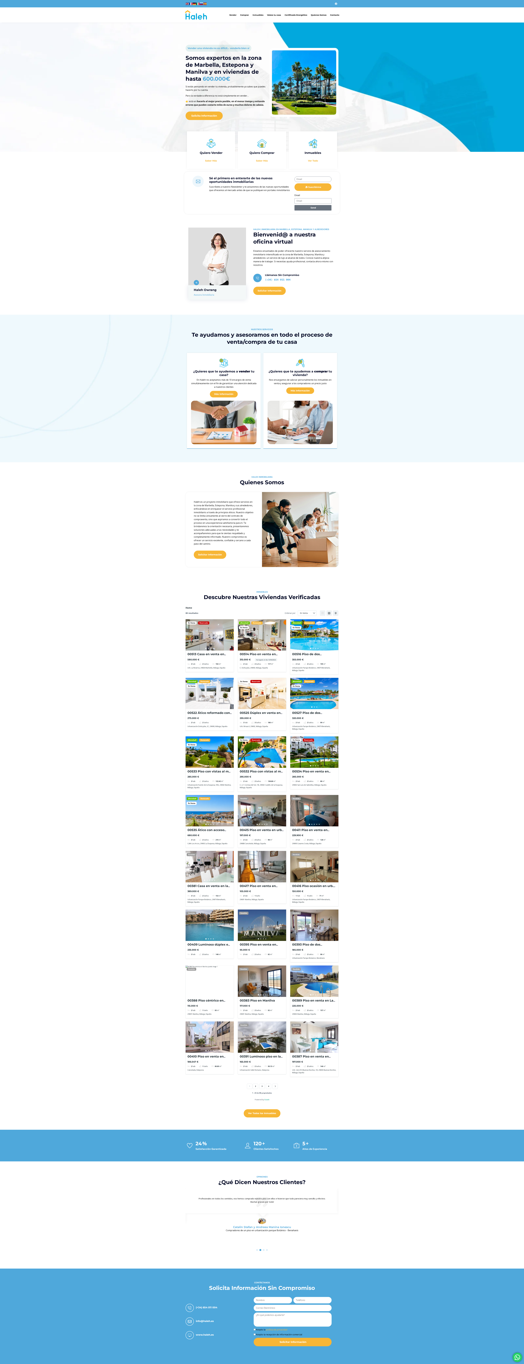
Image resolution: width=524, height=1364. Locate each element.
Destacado (257, 623)
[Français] (191, 3)
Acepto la (271, 1329)
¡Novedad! (244, 623)
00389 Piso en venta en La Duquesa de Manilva (312, 1002)
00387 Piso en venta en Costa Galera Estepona (310, 1058)
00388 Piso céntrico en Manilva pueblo (205, 1002)
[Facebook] (336, 3)
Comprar (244, 15)
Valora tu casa (274, 15)
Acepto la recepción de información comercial (279, 1334)
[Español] (205, 3)
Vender (232, 15)
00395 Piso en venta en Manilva (258, 946)
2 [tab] (208, 648)
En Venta (191, 623)
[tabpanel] (210, 635)
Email (297, 195)
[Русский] (201, 3)
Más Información (223, 394)
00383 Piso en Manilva (257, 1000)
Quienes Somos (318, 15)
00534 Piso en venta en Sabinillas (310, 773)
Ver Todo (313, 160)
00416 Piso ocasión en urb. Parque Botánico (313, 887)
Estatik (266, 1099)
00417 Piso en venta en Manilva (258, 887)
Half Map (335, 613)
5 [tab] (266, 648)
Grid (322, 613)
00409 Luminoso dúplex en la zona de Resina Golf (208, 946)
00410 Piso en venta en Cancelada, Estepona (205, 1058)
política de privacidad (276, 1329)
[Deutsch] (194, 3)
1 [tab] (206, 648)
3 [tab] (211, 648)
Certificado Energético (296, 15)
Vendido (243, 798)
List (329, 613)
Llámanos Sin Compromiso (282, 275)
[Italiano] (198, 3)
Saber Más (211, 160)
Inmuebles (258, 15)
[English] (187, 3)
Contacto (334, 15)
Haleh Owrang (205, 290)
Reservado (204, 623)
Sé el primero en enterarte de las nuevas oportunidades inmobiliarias (241, 180)
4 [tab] (213, 648)
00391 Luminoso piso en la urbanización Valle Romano (261, 1058)
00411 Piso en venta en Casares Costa (309, 832)
